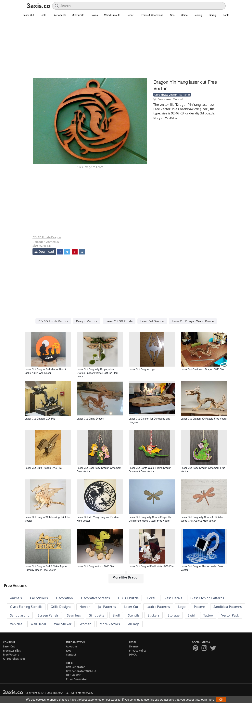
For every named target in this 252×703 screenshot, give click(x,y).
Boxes (94, 15)
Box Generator (75, 667)
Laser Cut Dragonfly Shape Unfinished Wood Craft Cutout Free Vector (202, 518)
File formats (59, 15)
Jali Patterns (107, 607)
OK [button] (221, 699)
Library (213, 15)
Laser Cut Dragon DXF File (40, 418)
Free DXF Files (12, 650)
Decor (130, 15)
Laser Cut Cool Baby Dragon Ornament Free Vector (99, 469)
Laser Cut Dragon (152, 321)
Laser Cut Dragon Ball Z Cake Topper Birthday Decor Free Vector (46, 568)
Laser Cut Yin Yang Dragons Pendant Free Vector (98, 518)
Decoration (64, 598)
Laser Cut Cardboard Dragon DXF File (202, 369)
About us (71, 646)
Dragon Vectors (86, 321)
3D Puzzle (78, 15)
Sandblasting (20, 615)
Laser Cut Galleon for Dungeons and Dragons (149, 420)
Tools (43, 15)
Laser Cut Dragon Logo (142, 369)
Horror (85, 607)
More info (178, 99)
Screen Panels (48, 615)
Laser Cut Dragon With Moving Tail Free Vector (47, 518)
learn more (207, 699)
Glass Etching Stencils (26, 607)
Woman (85, 624)
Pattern (199, 607)
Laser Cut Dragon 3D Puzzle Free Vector (204, 418)
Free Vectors (11, 654)
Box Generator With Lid (81, 671)
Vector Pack (230, 615)
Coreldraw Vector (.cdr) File (172, 95)
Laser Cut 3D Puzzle (119, 321)
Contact (71, 654)
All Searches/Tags (14, 658)
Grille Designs (61, 607)
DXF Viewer (73, 675)
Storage (174, 615)
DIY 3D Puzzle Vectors (53, 321)
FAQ (68, 650)
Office (184, 15)
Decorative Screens (95, 598)
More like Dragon (126, 577)
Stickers (153, 615)
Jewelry (198, 15)
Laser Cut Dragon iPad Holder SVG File (151, 566)
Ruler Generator (76, 679)
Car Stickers (39, 598)
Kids (172, 15)
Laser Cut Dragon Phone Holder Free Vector (202, 568)
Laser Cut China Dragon (90, 418)
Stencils (133, 615)
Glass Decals (172, 598)
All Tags (133, 624)
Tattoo (208, 615)
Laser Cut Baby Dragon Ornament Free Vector (203, 469)
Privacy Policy (137, 650)
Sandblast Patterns (227, 607)
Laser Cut (28, 15)
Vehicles (16, 624)
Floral (151, 598)
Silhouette (96, 615)
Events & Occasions (151, 15)
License (134, 646)
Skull (116, 615)
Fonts (226, 15)
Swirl (191, 615)
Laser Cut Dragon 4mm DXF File (95, 566)
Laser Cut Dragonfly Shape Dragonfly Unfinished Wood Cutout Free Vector (150, 518)
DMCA (133, 654)
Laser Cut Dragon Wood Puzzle (193, 321)
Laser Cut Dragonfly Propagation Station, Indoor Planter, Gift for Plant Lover (97, 372)
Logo (182, 607)
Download (46, 251)
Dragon (56, 237)
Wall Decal (38, 624)
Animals (16, 598)
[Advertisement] (126, 50)
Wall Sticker (62, 624)
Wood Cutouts (112, 15)
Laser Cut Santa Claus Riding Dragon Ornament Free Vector (150, 469)
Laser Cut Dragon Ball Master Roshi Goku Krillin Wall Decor (45, 371)
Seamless (74, 615)
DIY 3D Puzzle (41, 237)
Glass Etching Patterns (207, 598)
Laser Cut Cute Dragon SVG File (43, 468)
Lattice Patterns (158, 607)
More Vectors (110, 624)
